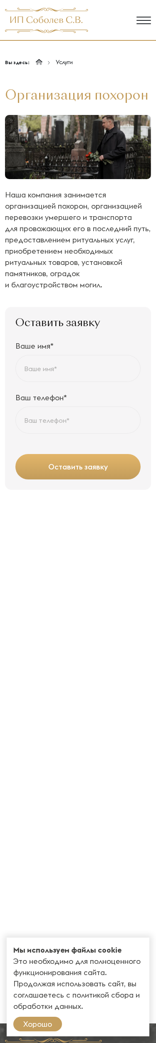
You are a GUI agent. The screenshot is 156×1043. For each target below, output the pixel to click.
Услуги (64, 62)
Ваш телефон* (41, 397)
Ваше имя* (34, 346)
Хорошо (37, 1024)
